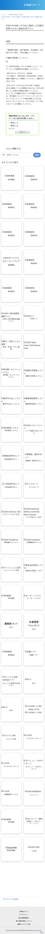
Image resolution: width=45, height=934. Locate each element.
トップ (3, 15)
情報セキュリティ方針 (23, 924)
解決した (14, 123)
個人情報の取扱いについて (24, 921)
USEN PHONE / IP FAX (16, 15)
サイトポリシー (23, 915)
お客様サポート (23, 911)
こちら (11, 81)
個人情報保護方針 (24, 918)
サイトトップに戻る (10, 899)
